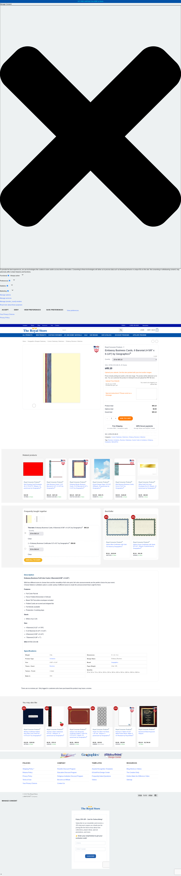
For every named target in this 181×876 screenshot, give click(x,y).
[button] (90, 136)
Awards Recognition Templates (102, 769)
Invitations (52, 658)
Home (24, 341)
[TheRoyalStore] (40, 330)
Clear (155, 356)
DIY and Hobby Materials (73, 335)
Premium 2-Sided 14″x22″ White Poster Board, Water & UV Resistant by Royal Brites (124, 733)
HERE (95, 1)
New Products (41, 335)
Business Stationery (125, 440)
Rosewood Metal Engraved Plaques (147, 732)
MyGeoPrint (115, 442)
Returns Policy (27, 772)
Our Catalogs (106, 335)
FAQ (52, 325)
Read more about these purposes (11, 305)
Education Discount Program (67, 772)
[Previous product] (156, 341)
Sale (85, 335)
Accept (5, 310)
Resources (44, 325)
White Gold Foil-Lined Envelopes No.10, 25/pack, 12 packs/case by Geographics (147, 486)
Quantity (107, 359)
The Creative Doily (133, 772)
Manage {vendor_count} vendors (11, 301)
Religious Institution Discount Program (70, 776)
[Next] (158, 479)
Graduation (108, 442)
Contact (57, 325)
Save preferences (54, 310)
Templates (25, 325)
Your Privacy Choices (7, 314)
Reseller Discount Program (66, 769)
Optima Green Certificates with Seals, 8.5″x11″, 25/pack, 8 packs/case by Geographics (144, 546)
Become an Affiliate (63, 780)
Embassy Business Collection (74, 341)
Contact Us (61, 783)
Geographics (114, 662)
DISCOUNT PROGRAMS (122, 335)
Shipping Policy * (28, 769)
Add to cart (125, 418)
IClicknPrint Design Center (101, 772)
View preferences (32, 310)
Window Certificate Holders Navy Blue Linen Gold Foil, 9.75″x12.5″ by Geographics (32, 733)
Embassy (150, 440)
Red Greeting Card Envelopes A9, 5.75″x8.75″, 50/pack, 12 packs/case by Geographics (33, 486)
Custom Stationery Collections (56, 341)
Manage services (5, 298)
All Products (27, 335)
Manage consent (9, 801)
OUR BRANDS (94, 335)
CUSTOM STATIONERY (55, 335)
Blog (39, 325)
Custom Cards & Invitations (139, 440)
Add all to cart (33, 560)
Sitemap (129, 780)
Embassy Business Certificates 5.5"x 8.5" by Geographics (50, 543)
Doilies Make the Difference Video (138, 776)
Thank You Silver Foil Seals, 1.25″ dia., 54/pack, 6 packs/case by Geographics (101, 733)
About (32, 325)
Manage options (5, 295)
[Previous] (22, 479)
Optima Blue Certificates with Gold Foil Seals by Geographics (116, 545)
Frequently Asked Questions (101, 776)
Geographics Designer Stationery (37, 341)
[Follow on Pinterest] (155, 325)
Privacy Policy (5, 317)
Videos (94, 780)
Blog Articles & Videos (134, 769)
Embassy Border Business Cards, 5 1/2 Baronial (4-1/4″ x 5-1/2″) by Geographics (79, 486)
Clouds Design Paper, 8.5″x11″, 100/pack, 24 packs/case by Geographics (102, 486)
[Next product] (152, 341)
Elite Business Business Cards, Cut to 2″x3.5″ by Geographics (125, 486)
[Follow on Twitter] (153, 325)
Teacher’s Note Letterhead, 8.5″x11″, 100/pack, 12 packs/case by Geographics (55, 733)
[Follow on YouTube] (157, 325)
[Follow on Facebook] (150, 325)
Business (52, 666)
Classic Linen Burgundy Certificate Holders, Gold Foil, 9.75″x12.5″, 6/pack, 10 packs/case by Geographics (78, 734)
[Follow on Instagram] (152, 325)
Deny (16, 310)
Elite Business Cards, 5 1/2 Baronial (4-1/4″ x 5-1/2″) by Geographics (55, 486)
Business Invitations (113, 440)
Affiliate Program (139, 335)
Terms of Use (27, 780)
